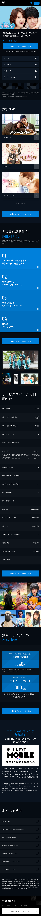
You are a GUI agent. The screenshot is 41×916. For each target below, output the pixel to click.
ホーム (3, 904)
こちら (35, 51)
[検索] (31, 3)
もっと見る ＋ (20, 203)
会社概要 (9, 904)
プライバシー (16, 904)
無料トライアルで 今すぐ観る (20, 46)
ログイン (37, 3)
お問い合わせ (24, 904)
